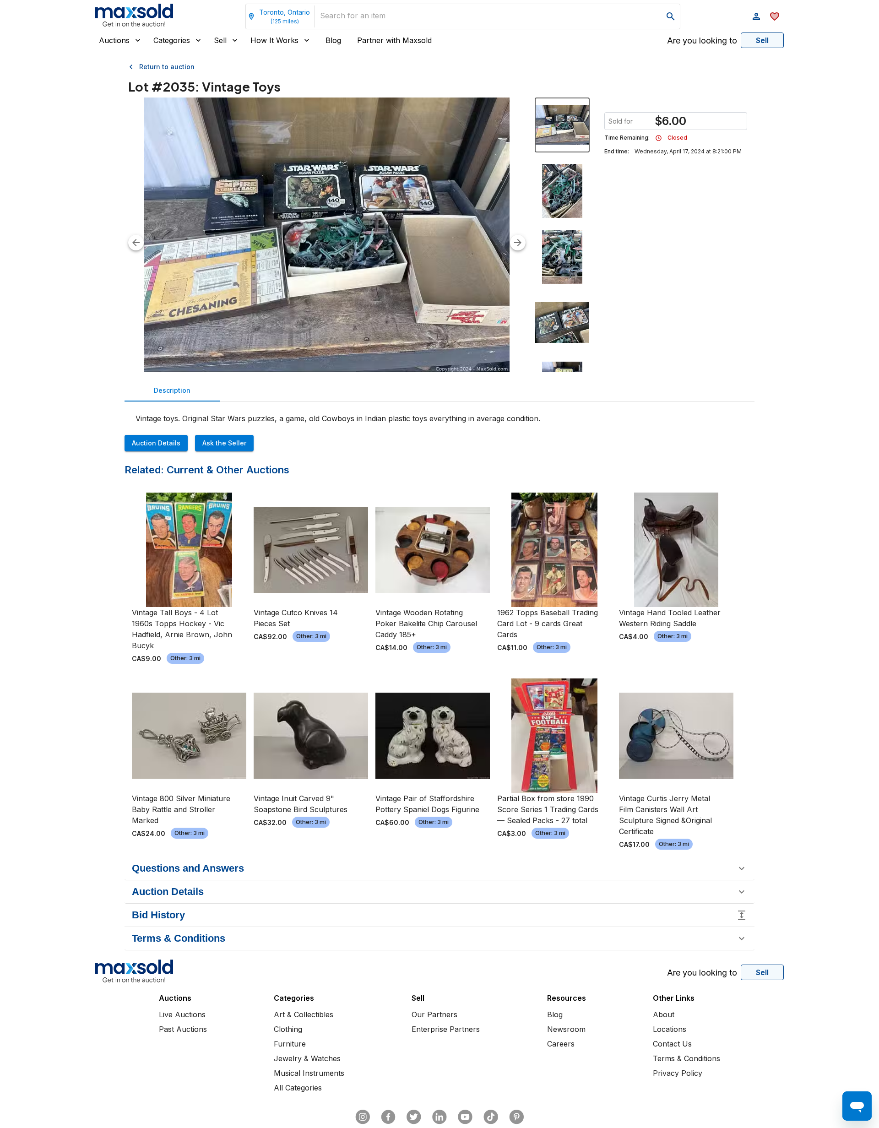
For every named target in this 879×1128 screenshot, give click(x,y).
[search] (671, 16)
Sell (220, 40)
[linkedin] (439, 1117)
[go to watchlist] (774, 16)
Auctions (114, 40)
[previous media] (136, 242)
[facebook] (388, 1117)
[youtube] (465, 1117)
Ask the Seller (224, 443)
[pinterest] (516, 1117)
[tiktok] (491, 1117)
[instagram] (363, 1117)
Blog (333, 40)
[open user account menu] (756, 16)
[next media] (518, 242)
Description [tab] (172, 390)
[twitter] (414, 1117)
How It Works (274, 40)
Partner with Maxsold (394, 40)
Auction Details (156, 443)
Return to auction (167, 66)
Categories (171, 40)
